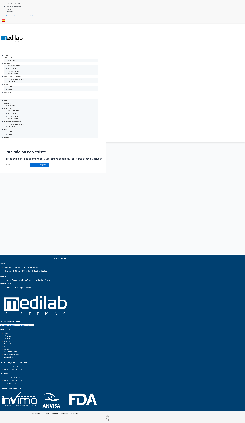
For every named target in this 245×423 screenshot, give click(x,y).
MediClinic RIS (12, 68)
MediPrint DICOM (13, 74)
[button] (49, 96)
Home (6, 55)
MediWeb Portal (13, 71)
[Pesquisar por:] (20, 165)
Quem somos (12, 60)
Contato (7, 92)
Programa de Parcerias (16, 79)
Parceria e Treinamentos (14, 76)
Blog (6, 84)
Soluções (7, 63)
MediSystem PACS (14, 66)
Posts (10, 87)
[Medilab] (12, 51)
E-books (10, 89)
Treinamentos (13, 81)
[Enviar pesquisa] (33, 165)
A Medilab (8, 58)
